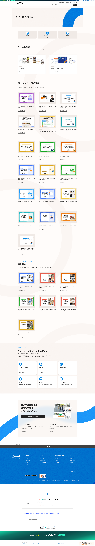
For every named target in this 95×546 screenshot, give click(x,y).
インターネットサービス (25, 543)
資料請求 (69, 4)
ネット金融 (56, 543)
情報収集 (53, 543)
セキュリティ (41, 543)
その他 (67, 543)
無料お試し (75, 4)
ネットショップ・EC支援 (31, 543)
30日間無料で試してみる (33, 416)
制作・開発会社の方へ (68, 2)
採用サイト (50, 509)
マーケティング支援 (46, 543)
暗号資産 (59, 543)
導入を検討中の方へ (61, 2)
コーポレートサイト (45, 509)
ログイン (66, 4)
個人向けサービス (63, 543)
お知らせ (73, 2)
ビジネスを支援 (37, 543)
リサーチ (50, 543)
